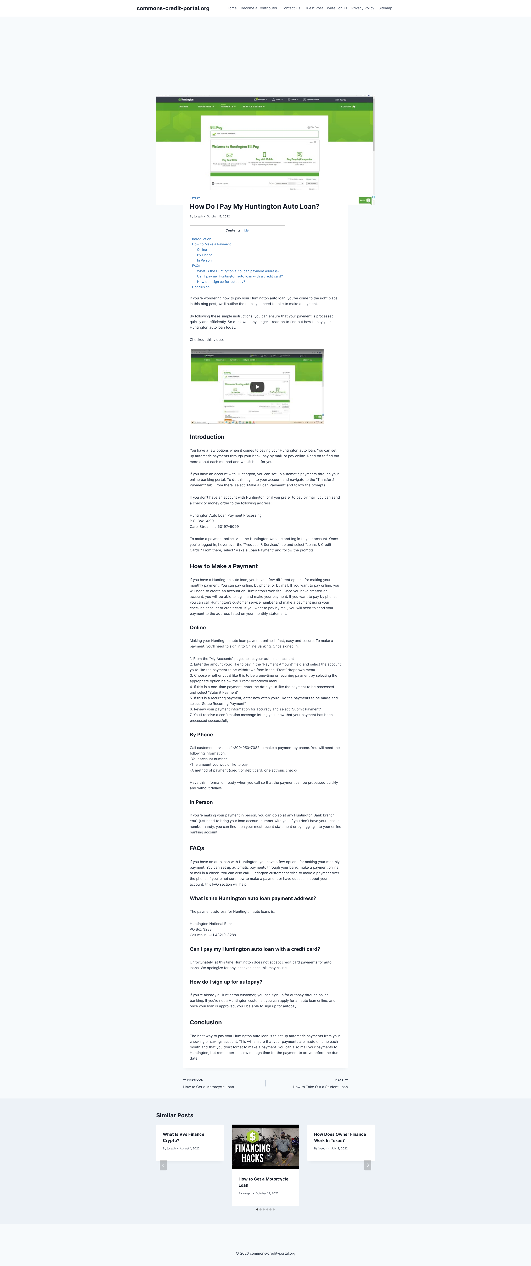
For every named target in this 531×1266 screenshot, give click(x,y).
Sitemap (385, 8)
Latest (195, 198)
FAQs (196, 266)
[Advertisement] (265, 48)
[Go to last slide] (163, 1165)
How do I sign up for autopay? (221, 282)
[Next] (367, 1165)
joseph (198, 216)
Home (232, 8)
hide (245, 230)
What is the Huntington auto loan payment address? (238, 271)
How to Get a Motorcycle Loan (208, 1083)
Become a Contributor (259, 8)
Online (202, 249)
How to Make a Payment (211, 244)
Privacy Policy (362, 8)
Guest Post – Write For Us (325, 8)
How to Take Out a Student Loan (320, 1083)
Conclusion (200, 287)
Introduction (201, 239)
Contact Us (291, 8)
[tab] (257, 1209)
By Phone (204, 255)
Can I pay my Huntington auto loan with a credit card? (240, 276)
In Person (204, 260)
